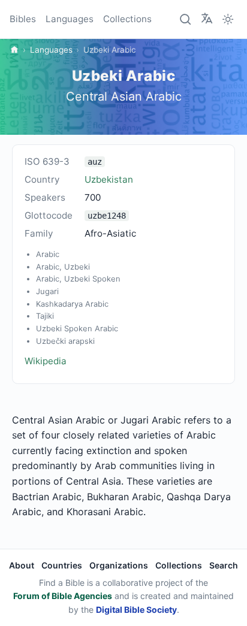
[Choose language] (206, 18)
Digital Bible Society (136, 609)
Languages (70, 19)
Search (223, 565)
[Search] (185, 19)
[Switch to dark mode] (227, 19)
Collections (127, 19)
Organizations (118, 565)
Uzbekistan (109, 179)
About (21, 565)
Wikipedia (46, 361)
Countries (61, 565)
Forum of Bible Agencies (62, 596)
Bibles (23, 19)
